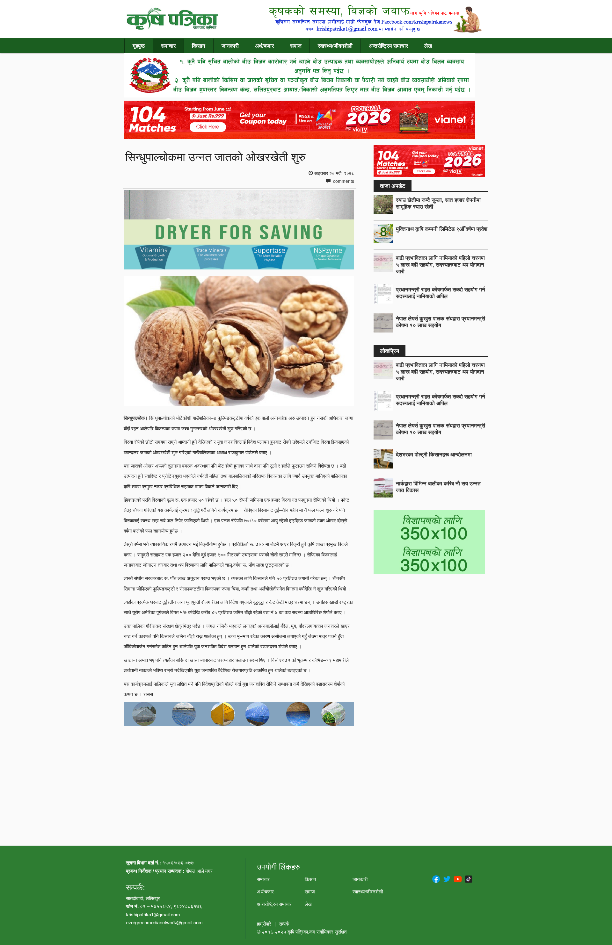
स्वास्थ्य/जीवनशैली (335, 45)
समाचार (168, 45)
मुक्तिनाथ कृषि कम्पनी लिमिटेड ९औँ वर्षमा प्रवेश (441, 229)
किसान (198, 45)
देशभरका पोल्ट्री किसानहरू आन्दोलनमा (434, 454)
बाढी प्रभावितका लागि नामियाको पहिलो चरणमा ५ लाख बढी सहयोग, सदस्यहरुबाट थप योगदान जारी (440, 264)
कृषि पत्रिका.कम (302, 931)
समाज (296, 45)
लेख (428, 45)
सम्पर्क (284, 923)
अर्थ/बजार (264, 45)
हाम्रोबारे (264, 923)
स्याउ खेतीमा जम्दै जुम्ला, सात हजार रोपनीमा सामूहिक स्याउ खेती (438, 203)
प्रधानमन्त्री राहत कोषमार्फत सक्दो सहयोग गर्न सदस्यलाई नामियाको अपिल (440, 292)
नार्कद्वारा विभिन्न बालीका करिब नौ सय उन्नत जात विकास (438, 486)
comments (343, 181)
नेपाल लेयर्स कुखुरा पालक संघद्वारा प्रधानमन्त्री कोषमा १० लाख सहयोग (440, 321)
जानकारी (230, 45)
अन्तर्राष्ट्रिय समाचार (388, 45)
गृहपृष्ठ (139, 45)
